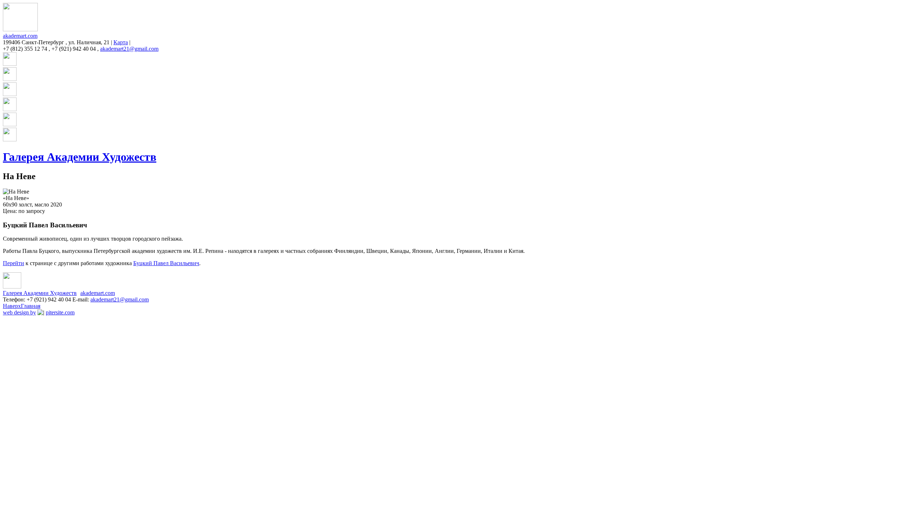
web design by (19, 312)
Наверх (12, 306)
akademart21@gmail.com (129, 49)
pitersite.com (60, 312)
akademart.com (20, 36)
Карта (120, 42)
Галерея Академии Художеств (79, 156)
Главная (30, 306)
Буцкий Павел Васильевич (166, 263)
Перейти (13, 263)
